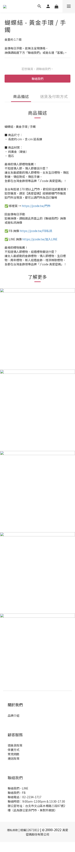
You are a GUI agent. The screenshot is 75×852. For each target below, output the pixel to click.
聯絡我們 (37, 79)
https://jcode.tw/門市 (36, 206)
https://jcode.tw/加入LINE (40, 239)
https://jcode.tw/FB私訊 (36, 231)
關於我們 (15, 704)
